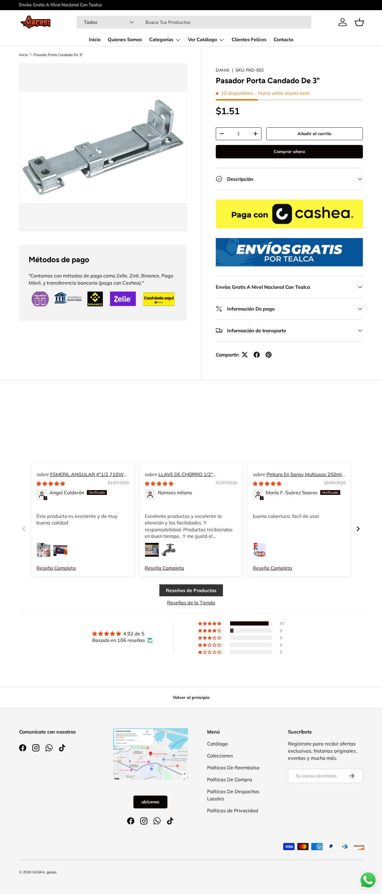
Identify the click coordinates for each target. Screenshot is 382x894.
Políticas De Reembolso (233, 768)
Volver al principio (191, 697)
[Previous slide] (24, 528)
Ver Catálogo (202, 39)
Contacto (283, 39)
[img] (50, 484)
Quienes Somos (125, 39)
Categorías (161, 39)
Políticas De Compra (229, 779)
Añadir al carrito (314, 133)
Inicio (95, 39)
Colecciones (220, 756)
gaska (51, 872)
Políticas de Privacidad (232, 810)
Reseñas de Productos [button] (191, 590)
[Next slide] (358, 528)
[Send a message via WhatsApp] (368, 880)
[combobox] (194, 22)
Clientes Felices (249, 39)
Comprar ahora (289, 151)
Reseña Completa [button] (56, 568)
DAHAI (222, 70)
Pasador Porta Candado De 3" (58, 55)
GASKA (38, 872)
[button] (359, 22)
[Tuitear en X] (245, 355)
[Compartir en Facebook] (257, 355)
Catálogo (217, 744)
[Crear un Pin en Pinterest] (269, 355)
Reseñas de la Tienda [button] (191, 603)
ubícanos (150, 802)
